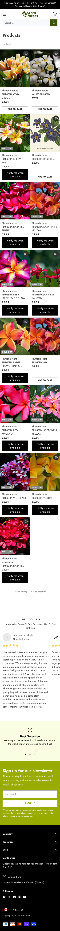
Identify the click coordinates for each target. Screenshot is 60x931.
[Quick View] (26, 54)
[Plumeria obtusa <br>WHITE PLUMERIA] (45, 68)
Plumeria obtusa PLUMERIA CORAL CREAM (11, 94)
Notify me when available (15, 174)
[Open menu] (4, 14)
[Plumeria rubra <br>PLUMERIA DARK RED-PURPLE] (15, 201)
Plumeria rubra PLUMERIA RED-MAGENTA (10, 430)
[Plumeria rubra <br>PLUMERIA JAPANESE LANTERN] (45, 268)
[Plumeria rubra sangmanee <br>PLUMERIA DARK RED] (15, 536)
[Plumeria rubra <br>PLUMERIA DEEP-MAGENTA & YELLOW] (15, 268)
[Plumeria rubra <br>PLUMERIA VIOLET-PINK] (15, 472)
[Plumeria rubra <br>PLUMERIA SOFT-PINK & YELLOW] (45, 404)
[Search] (53, 22)
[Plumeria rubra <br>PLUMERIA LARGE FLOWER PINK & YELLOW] (15, 336)
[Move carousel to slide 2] (27, 754)
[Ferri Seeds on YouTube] (25, 897)
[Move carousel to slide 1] (25, 754)
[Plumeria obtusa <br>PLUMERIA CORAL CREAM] (15, 68)
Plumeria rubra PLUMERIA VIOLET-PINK (14, 496)
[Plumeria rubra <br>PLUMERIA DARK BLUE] (45, 133)
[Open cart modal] (55, 14)
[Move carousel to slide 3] (30, 754)
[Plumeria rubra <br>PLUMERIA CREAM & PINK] (15, 133)
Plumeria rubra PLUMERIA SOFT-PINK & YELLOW (44, 430)
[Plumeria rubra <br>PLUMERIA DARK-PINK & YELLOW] (45, 201)
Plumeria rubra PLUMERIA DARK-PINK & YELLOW (44, 226)
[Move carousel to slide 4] (32, 754)
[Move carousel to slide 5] (34, 754)
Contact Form (14, 877)
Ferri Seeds (26, 915)
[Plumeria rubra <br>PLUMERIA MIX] (45, 336)
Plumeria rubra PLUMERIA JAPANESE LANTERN (43, 294)
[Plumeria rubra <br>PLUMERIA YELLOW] (45, 472)
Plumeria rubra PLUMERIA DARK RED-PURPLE (13, 226)
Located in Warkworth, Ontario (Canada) (23, 882)
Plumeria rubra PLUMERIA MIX (39, 360)
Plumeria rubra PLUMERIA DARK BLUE (43, 157)
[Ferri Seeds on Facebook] (4, 897)
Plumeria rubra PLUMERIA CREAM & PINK (12, 159)
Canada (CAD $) (15, 909)
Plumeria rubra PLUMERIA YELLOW (42, 496)
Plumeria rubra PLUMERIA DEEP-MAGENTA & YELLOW (13, 294)
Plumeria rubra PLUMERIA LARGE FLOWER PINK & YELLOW (11, 364)
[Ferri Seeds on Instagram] (19, 897)
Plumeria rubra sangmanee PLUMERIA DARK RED (13, 562)
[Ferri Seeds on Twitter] (9, 897)
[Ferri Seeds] (30, 14)
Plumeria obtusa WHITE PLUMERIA (41, 92)
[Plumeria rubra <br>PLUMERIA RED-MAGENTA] (15, 404)
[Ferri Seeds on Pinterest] (14, 897)
